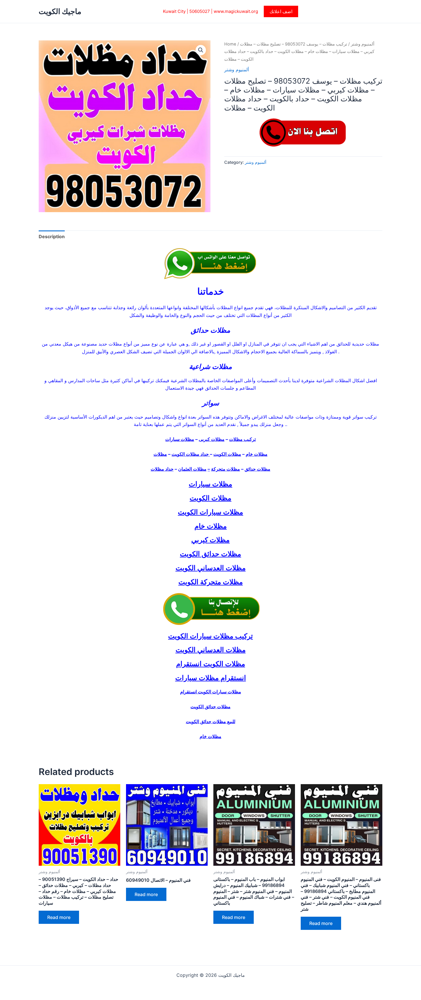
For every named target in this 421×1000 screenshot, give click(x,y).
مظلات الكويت (227, 454)
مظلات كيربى (212, 439)
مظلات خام (256, 454)
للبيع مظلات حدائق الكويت (210, 721)
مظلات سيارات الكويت (210, 512)
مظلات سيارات (179, 439)
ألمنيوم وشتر (362, 44)
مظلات (160, 454)
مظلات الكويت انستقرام (210, 664)
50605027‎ (199, 11)
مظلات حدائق (257, 469)
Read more (58, 917)
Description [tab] (52, 236)
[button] (281, 11)
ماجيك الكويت (60, 11)
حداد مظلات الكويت (191, 454)
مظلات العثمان (192, 469)
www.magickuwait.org (236, 11)
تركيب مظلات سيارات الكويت (210, 636)
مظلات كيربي (210, 540)
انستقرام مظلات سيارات (210, 678)
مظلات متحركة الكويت (210, 582)
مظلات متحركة (225, 469)
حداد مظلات (162, 469)
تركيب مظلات (242, 439)
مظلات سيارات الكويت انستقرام (210, 692)
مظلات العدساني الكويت (211, 568)
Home (230, 44)
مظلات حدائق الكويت (210, 554)
